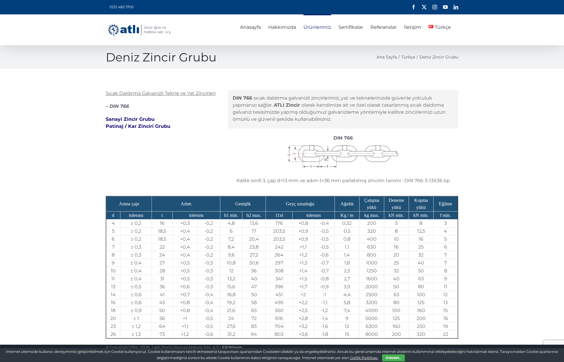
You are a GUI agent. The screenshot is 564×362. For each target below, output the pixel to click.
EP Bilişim (232, 347)
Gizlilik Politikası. (364, 358)
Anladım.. (393, 358)
